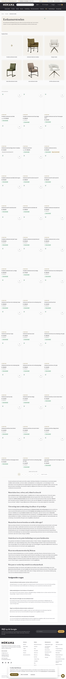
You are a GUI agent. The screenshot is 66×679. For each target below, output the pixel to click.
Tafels (17, 8)
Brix (35, 663)
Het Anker (36, 650)
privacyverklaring (51, 671)
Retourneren (47, 649)
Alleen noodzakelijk (24, 674)
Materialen (58, 652)
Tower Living (36, 659)
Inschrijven (61, 631)
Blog (56, 646)
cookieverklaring (44, 671)
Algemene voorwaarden (47, 655)
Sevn (35, 648)
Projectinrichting (59, 648)
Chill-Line (36, 652)
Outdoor (42, 8)
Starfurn (35, 646)
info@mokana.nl (5, 653)
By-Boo (35, 656)
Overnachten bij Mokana (59, 662)
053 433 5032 (4, 651)
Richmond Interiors (38, 644)
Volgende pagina (44, 474)
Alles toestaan (14, 674)
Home (3, 13)
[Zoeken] (33, 5)
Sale (46, 8)
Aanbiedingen (52, 8)
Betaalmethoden (48, 652)
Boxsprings (58, 8)
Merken (24, 644)
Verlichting (27, 8)
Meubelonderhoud (59, 654)
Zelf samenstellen (59, 644)
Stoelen (13, 8)
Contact (46, 657)
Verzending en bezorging (47, 647)
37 (37, 474)
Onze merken (58, 656)
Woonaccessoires (35, 8)
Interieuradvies (58, 650)
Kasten (21, 8)
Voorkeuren (33, 674)
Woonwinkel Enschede (60, 659)
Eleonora (35, 654)
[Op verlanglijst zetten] (19, 95)
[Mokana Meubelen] (9, 4)
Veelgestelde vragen (49, 644)
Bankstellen (7, 8)
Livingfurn (36, 661)
